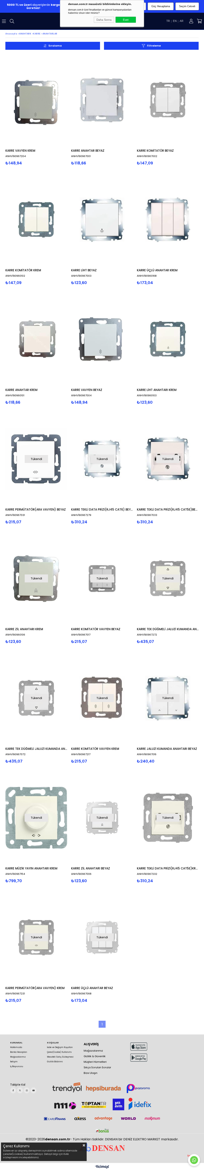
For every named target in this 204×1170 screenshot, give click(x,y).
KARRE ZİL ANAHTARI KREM (24, 629)
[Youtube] (33, 1090)
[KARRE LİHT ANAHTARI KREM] (168, 339)
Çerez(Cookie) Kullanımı (59, 1052)
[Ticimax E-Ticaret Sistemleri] (102, 1167)
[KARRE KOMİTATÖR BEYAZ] (168, 100)
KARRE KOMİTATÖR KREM (23, 270)
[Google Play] (139, 1058)
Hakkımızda (16, 1047)
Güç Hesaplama (160, 6)
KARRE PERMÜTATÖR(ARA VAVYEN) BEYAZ (35, 509)
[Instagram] (27, 1090)
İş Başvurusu (16, 1066)
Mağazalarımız (18, 1057)
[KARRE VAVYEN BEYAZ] (102, 339)
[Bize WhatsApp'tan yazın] (194, 1160)
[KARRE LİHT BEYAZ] (102, 219)
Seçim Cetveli (187, 6)
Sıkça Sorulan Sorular (97, 1067)
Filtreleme (154, 46)
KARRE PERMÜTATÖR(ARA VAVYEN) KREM (35, 988)
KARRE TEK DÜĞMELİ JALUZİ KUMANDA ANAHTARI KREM (168, 629)
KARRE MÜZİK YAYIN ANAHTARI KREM (31, 868)
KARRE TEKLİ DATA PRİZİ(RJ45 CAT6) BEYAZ (102, 509)
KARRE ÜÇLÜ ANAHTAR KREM (157, 270)
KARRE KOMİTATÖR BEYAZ (155, 150)
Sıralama (55, 46)
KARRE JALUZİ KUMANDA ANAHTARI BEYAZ (167, 749)
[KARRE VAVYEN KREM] (36, 100)
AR (181, 21)
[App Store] (139, 1046)
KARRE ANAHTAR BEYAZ (87, 150)
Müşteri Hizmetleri (95, 1062)
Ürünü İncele (51, 109)
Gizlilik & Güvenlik (95, 1056)
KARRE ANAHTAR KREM (21, 390)
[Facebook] (13, 1090)
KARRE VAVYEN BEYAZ (86, 390)
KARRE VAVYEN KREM (20, 150)
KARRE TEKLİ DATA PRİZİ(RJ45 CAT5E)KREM (168, 868)
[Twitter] (20, 1090)
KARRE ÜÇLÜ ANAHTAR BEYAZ (92, 988)
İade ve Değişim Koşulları (60, 1047)
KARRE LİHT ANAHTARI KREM (157, 390)
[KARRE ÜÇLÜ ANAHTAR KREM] (168, 219)
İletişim (14, 1061)
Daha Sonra (104, 19)
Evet (125, 19)
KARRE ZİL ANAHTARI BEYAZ (90, 868)
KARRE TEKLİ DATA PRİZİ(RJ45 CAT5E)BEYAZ (168, 509)
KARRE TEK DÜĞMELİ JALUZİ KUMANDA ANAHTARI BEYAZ (36, 749)
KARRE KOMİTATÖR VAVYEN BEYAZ (95, 629)
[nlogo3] (102, 1146)
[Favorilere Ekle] (36, 109)
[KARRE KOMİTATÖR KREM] (36, 219)
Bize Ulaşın (90, 1073)
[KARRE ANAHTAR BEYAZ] (102, 100)
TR (168, 21)
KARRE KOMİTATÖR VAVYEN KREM (95, 749)
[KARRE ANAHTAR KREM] (36, 339)
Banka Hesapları (18, 1052)
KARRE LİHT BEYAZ (84, 270)
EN (175, 21)
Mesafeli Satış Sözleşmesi (60, 1057)
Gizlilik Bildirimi (55, 1061)
